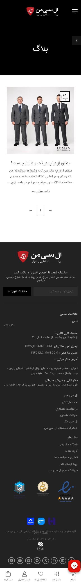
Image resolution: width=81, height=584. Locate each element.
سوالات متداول (69, 415)
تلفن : (74, 321)
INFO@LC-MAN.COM (44, 352)
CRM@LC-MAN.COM (38, 346)
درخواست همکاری (67, 408)
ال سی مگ (71, 421)
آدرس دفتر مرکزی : (66, 359)
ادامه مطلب (43, 192)
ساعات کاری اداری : (66, 333)
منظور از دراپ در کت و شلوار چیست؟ (40, 163)
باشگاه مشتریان (68, 444)
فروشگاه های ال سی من (63, 470)
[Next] (31, 210)
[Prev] (49, 210)
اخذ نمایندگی (70, 402)
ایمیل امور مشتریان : (65, 346)
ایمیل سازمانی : (68, 352)
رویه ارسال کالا (69, 464)
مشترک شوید (19, 291)
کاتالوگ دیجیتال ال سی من (61, 428)
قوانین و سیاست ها (66, 457)
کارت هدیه (71, 451)
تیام (29, 539)
